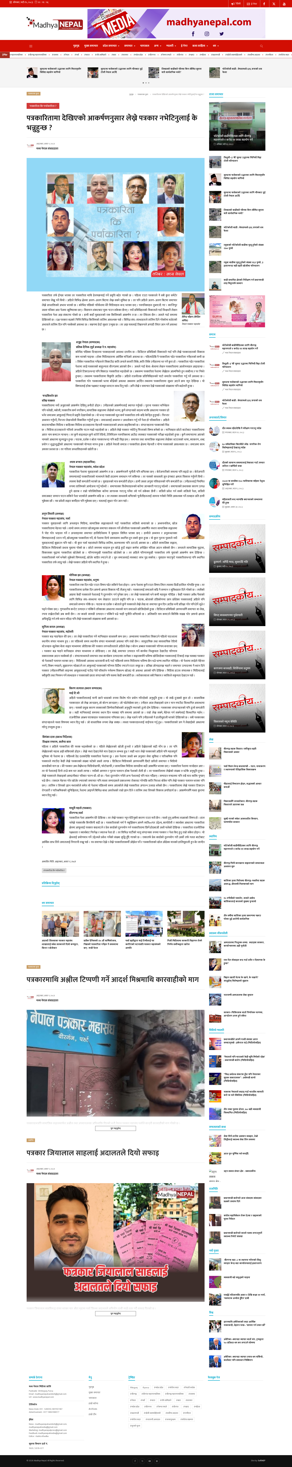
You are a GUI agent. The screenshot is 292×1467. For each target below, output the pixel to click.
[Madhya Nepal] (55, 23)
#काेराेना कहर (238, 55)
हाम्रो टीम (92, 1415)
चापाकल (144, 46)
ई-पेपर (254, 4)
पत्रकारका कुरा (143, 94)
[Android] (157, 1461)
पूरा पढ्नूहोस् (116, 1128)
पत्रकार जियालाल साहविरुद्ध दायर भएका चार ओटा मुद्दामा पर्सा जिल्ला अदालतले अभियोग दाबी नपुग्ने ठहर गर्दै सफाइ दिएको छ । (91, 1308)
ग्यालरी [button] (170, 46)
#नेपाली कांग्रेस (189, 1387)
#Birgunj (134, 1387)
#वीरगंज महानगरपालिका (150, 1394)
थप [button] (215, 46)
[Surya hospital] (237, 311)
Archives (93, 1409)
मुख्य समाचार (91, 46)
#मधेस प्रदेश (92, 55)
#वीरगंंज (134, 55)
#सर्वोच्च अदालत (208, 55)
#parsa (146, 1387)
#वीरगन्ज (105, 55)
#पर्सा (31, 55)
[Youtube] (150, 1461)
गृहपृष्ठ (76, 46)
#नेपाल (20, 55)
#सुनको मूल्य (135, 1426)
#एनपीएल (223, 55)
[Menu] (31, 46)
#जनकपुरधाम (273, 55)
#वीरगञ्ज (133, 1394)
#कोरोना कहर (173, 1387)
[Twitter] (274, 3)
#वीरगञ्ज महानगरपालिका (174, 1394)
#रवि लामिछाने (54, 55)
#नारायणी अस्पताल (256, 55)
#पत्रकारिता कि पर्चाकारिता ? (54, 870)
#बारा (68, 55)
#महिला (157, 55)
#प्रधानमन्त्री (169, 55)
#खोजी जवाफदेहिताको (187, 55)
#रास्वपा (191, 1394)
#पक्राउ (145, 55)
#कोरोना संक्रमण (186, 1419)
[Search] (261, 46)
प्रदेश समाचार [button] (110, 46)
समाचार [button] (128, 46)
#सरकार (78, 55)
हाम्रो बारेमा (93, 1404)
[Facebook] (264, 3)
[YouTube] (285, 3)
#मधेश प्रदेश (158, 1387)
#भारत (41, 55)
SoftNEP (261, 1460)
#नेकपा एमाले (120, 55)
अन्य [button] (156, 46)
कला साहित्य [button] (199, 46)
